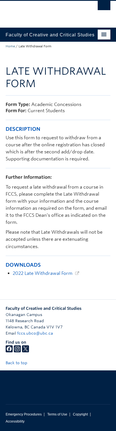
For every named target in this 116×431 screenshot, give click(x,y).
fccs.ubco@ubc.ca (35, 333)
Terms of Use (57, 414)
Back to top (17, 363)
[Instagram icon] (17, 351)
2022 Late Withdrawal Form (42, 273)
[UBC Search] (104, 7)
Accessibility (15, 421)
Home (10, 46)
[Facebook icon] (9, 351)
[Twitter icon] (25, 351)
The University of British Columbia (42, 11)
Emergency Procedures (24, 414)
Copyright (80, 414)
